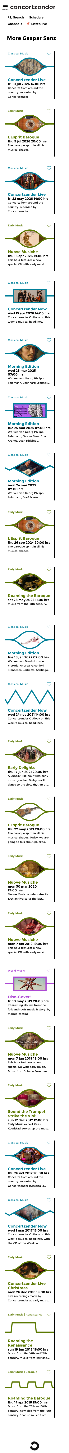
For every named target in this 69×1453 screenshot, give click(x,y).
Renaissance (34, 1314)
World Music (16, 970)
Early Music (15, 111)
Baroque (31, 1372)
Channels (15, 24)
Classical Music (18, 53)
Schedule (36, 17)
